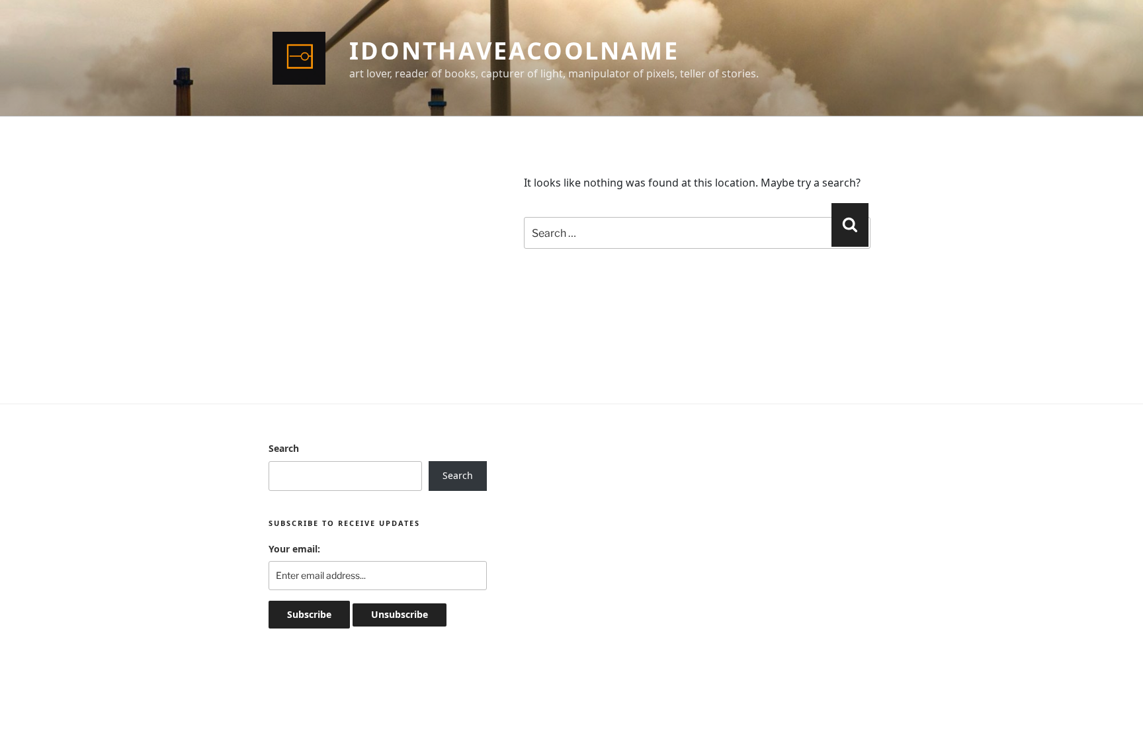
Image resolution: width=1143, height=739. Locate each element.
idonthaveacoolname (514, 50)
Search (284, 448)
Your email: (294, 549)
